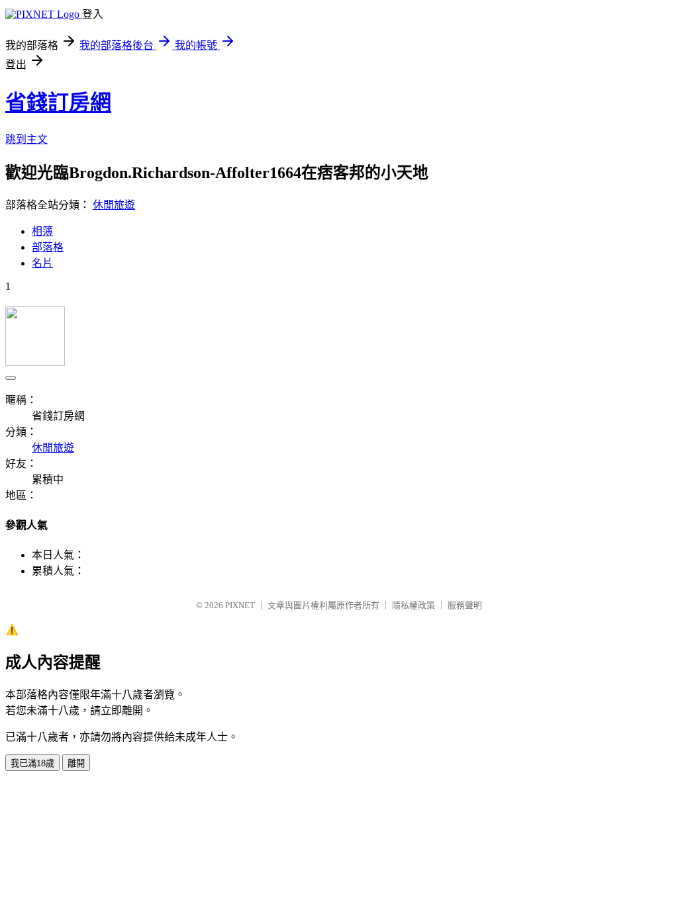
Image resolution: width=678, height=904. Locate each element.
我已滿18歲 (32, 763)
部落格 (48, 247)
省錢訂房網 (58, 102)
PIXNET (240, 605)
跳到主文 (26, 139)
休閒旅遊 (114, 204)
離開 (76, 763)
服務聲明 (465, 605)
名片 (42, 263)
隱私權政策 (413, 605)
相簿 (42, 231)
